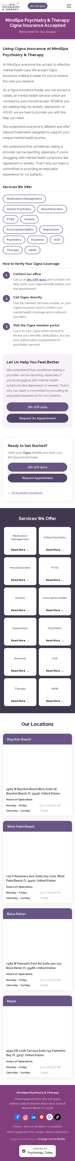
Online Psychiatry (19, 209)
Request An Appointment (37, 418)
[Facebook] (17, 1117)
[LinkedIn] (33, 1117)
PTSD (10, 219)
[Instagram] (25, 1117)
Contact (39, 1132)
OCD (57, 239)
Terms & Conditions (34, 1126)
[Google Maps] (49, 1117)
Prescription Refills (20, 229)
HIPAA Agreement (17, 1132)
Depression (51, 229)
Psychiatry (14, 239)
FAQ (31, 1132)
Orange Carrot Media (51, 1139)
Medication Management (24, 198)
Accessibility (54, 1126)
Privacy (17, 1126)
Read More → (20, 549)
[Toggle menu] (69, 6)
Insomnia (37, 239)
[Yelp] (41, 1117)
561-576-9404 (37, 6)
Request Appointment (37, 478)
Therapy (13, 250)
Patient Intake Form (57, 1132)
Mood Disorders (52, 209)
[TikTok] (57, 1117)
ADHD (32, 250)
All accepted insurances (27, 492)
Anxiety (29, 219)
